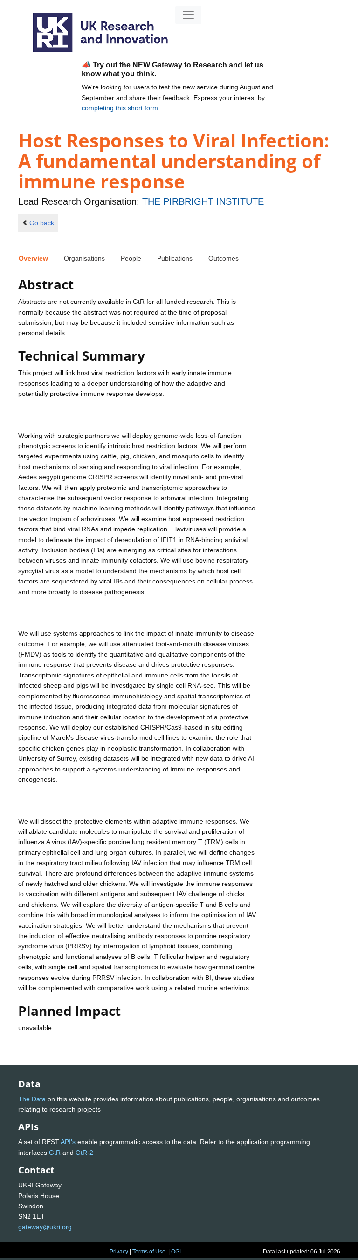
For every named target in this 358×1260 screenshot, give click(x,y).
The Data (32, 1099)
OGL (177, 1251)
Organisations (84, 258)
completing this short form (120, 108)
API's (68, 1142)
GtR (55, 1152)
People (131, 258)
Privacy (119, 1251)
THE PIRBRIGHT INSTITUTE (203, 201)
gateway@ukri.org (45, 1227)
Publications (175, 258)
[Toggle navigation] (188, 15)
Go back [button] (41, 223)
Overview (33, 258)
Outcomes (223, 258)
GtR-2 (84, 1152)
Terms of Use (148, 1251)
